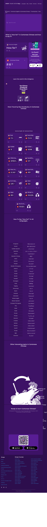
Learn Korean (34, 474)
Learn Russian (34, 479)
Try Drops (3, 463)
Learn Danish (33, 463)
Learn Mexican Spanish (19, 477)
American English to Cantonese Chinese (20, 11)
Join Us (2, 478)
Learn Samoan (18, 480)
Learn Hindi (33, 470)
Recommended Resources (6, 470)
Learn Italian (33, 473)
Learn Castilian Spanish (20, 463)
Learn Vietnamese (35, 483)
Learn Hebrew (18, 470)
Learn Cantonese (34, 461)
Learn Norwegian (34, 477)
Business (35, 3)
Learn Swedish (34, 480)
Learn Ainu (17, 458)
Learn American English (36, 458)
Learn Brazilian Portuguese (36, 460)
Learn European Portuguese (21, 466)
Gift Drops (39, 3)
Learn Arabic (17, 460)
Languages (23, 3)
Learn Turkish (18, 483)
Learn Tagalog (18, 482)
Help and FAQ (4, 484)
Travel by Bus (34, 11)
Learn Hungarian (18, 471)
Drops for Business (5, 465)
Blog (27, 3)
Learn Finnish (34, 466)
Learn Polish (17, 479)
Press (2, 476)
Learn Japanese (18, 474)
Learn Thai (33, 482)
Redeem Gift (3, 474)
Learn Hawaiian (34, 469)
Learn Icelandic (34, 471)
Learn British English (19, 461)
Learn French (17, 467)
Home (8, 11)
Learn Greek (17, 469)
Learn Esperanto (34, 464)
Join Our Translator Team (6, 480)
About (2, 459)
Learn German (34, 467)
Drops (19, 3)
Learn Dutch (17, 464)
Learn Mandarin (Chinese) (20, 476)
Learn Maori (33, 476)
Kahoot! (30, 3)
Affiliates (3, 482)
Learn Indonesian (18, 473)
